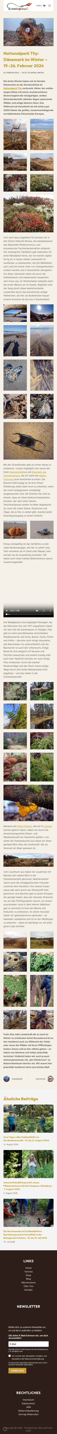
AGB (28, 1407)
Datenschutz (28, 1403)
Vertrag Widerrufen (28, 1414)
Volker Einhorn (24, 826)
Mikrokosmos (28, 1282)
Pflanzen (31, 73)
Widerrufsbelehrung (28, 1410)
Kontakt (28, 1289)
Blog (28, 1278)
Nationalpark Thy (12, 88)
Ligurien (48, 826)
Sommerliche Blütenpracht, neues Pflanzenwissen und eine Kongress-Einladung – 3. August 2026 (28, 1186)
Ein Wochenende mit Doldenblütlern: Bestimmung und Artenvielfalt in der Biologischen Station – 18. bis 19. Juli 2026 (25, 1234)
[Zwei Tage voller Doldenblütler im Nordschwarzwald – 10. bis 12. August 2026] (28, 1119)
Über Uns (28, 1286)
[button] (5, 1429)
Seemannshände (18, 472)
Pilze (24, 73)
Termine (28, 1271)
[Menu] (49, 5)
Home (28, 1268)
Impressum (28, 1399)
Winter (40, 73)
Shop (28, 1275)
